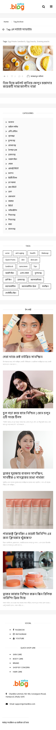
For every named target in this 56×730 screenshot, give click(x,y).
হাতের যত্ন (11, 229)
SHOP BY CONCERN (21, 667)
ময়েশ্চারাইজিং (10, 286)
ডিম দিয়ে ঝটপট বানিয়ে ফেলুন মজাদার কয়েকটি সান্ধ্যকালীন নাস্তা (27, 84)
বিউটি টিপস (12, 177)
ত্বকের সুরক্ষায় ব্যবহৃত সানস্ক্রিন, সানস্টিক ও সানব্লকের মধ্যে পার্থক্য (23, 475)
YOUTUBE (19, 638)
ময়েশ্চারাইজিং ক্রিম (29, 286)
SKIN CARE (17, 654)
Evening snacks (43, 41)
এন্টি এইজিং (13, 131)
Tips (35, 266)
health (32, 253)
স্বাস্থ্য (10, 224)
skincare (34, 259)
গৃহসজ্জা (11, 136)
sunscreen (23, 266)
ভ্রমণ (10, 191)
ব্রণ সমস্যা (12, 182)
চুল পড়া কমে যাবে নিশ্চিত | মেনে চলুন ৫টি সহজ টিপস (26, 415)
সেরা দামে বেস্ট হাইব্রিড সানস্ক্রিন (23, 357)
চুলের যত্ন (11, 140)
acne (7, 253)
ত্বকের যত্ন (12, 154)
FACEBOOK (20, 629)
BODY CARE (18, 658)
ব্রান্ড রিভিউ (12, 187)
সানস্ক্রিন (45, 286)
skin (23, 259)
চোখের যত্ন (12, 145)
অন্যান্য (11, 122)
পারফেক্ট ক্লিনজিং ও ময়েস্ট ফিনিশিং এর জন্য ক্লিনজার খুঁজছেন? (27, 536)
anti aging (20, 253)
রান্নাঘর (10, 201)
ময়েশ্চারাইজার (36, 279)
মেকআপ (11, 196)
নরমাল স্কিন (12, 159)
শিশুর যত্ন (11, 215)
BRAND (16, 663)
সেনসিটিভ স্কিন (10, 293)
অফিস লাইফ (13, 126)
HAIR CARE (17, 671)
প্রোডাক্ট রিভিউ (13, 168)
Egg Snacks (31, 41)
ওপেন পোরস (24, 273)
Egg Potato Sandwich (16, 41)
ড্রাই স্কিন (8, 279)
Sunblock (9, 266)
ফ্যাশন (10, 173)
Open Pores (10, 259)
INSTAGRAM (20, 634)
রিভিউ (10, 205)
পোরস (10, 163)
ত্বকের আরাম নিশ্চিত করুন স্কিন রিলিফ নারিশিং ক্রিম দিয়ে (27, 596)
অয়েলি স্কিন (9, 273)
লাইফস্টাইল (12, 210)
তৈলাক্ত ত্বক (12, 150)
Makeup (45, 253)
